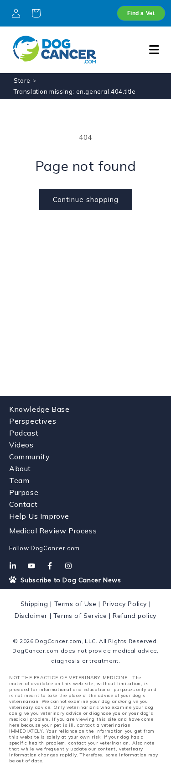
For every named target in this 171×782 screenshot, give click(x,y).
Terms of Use (75, 604)
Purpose (23, 492)
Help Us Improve (39, 516)
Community (29, 456)
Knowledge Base (39, 409)
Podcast (23, 432)
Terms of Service (80, 616)
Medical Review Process (53, 530)
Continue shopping (86, 199)
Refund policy (134, 616)
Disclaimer (31, 616)
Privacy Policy (125, 604)
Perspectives (32, 421)
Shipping (34, 604)
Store (22, 80)
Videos (21, 444)
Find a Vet (141, 13)
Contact (23, 504)
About (20, 468)
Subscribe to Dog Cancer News (69, 580)
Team (19, 480)
